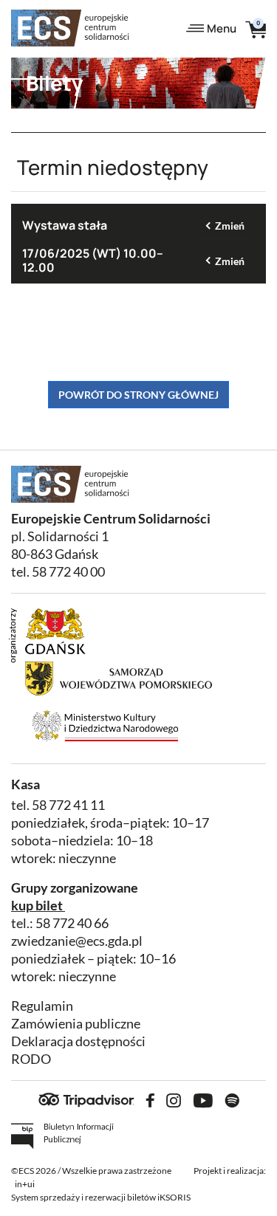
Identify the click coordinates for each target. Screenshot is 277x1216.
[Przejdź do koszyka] (255, 28)
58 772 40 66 (72, 923)
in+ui (25, 1183)
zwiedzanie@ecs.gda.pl (77, 941)
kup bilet (37, 905)
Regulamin (42, 1006)
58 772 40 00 (68, 572)
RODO (31, 1059)
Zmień (229, 225)
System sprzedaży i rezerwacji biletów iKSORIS (101, 1197)
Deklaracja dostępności (78, 1041)
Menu (221, 28)
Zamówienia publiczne (75, 1023)
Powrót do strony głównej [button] (138, 394)
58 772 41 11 (68, 805)
